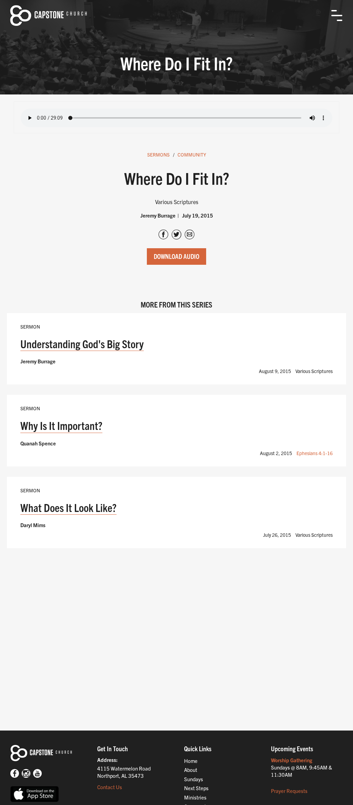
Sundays (193, 779)
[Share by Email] (189, 235)
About (190, 769)
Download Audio (176, 256)
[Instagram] (26, 773)
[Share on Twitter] (176, 235)
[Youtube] (37, 773)
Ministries (195, 797)
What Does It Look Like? (68, 507)
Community (192, 154)
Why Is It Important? (61, 425)
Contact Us (109, 787)
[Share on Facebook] (163, 235)
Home (191, 760)
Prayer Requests (289, 790)
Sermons (158, 154)
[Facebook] (14, 773)
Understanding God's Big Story (82, 343)
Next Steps (196, 788)
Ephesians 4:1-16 (314, 453)
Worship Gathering (291, 760)
